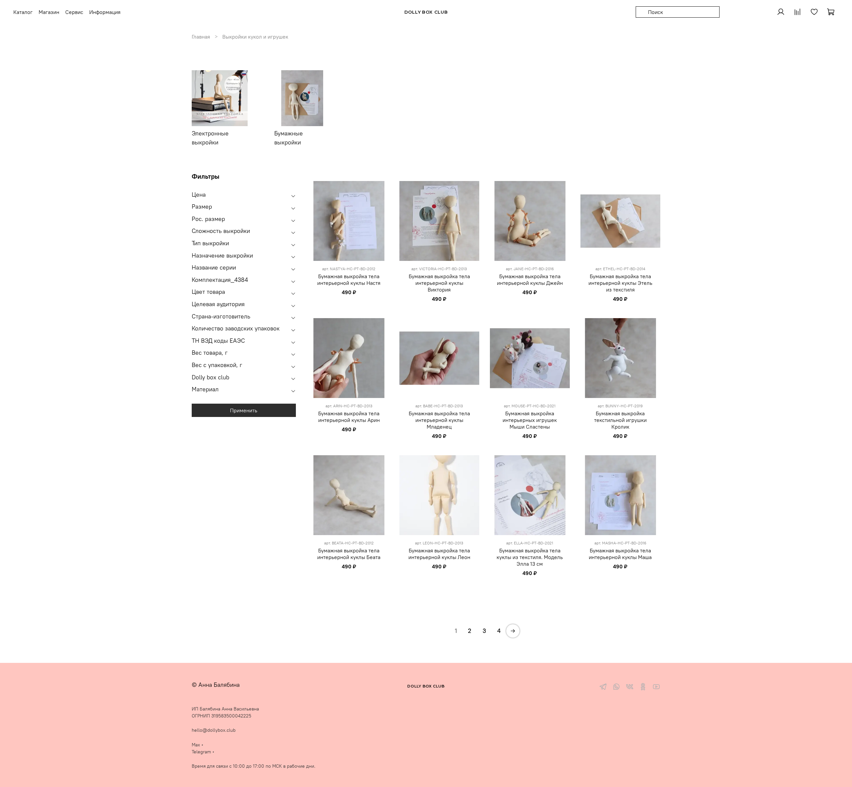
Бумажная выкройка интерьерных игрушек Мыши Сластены (530, 420)
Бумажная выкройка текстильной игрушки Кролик (620, 420)
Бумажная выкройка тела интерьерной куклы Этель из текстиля (620, 283)
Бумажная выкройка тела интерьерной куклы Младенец (439, 420)
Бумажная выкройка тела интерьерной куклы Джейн (530, 279)
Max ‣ (197, 745)
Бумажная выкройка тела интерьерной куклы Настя (348, 279)
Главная (201, 36)
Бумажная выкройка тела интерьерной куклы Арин (349, 416)
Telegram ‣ (203, 752)
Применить (243, 410)
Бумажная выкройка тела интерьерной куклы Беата (348, 553)
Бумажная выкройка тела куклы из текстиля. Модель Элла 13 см (530, 557)
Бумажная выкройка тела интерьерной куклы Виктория (439, 283)
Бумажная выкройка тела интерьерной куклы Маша (620, 553)
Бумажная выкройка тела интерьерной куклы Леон (439, 553)
